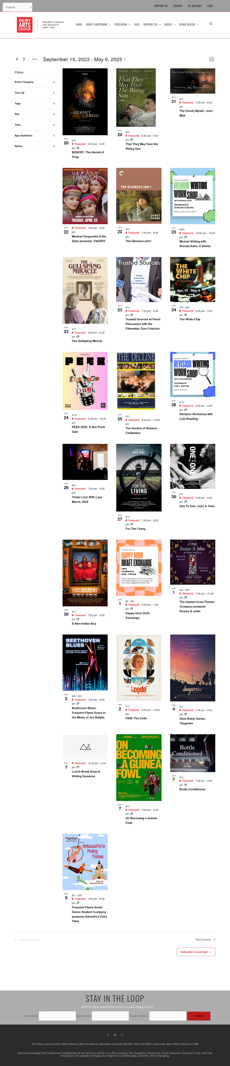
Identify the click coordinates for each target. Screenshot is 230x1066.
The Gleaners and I (138, 241)
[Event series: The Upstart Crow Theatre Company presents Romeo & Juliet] (185, 597)
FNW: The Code (136, 718)
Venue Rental (187, 24)
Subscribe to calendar (194, 952)
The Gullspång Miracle (87, 341)
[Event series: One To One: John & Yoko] (185, 501)
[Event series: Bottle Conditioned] (185, 785)
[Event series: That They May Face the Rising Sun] (131, 139)
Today (35, 58)
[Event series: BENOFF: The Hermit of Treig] (78, 148)
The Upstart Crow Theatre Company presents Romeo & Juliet (197, 606)
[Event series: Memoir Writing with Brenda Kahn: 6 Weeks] (185, 237)
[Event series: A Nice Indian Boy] (78, 619)
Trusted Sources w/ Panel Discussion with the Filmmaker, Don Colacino (143, 324)
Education (120, 24)
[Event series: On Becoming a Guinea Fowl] (131, 813)
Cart (210, 6)
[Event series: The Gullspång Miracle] (78, 336)
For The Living (135, 529)
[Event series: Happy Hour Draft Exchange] (131, 608)
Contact (178, 6)
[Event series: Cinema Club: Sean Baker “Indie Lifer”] (185, 714)
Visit (137, 24)
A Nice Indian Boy (84, 623)
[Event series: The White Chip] (185, 315)
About (168, 24)
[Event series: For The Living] (131, 524)
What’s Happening (96, 24)
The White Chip (190, 319)
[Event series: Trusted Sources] (131, 315)
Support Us (161, 6)
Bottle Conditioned (192, 789)
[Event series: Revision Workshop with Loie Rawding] (185, 410)
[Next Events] (24, 59)
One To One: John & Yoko (197, 506)
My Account (195, 6)
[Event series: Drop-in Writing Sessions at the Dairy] (78, 767)
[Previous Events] (17, 59)
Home (79, 24)
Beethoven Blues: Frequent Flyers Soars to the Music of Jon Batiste (89, 712)
